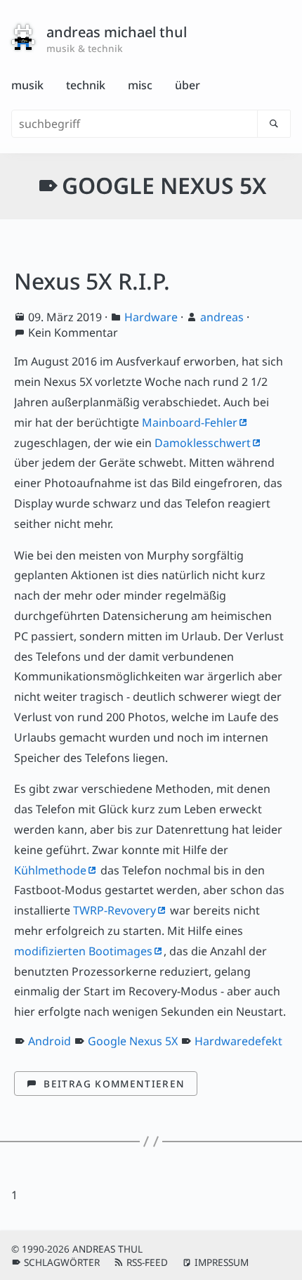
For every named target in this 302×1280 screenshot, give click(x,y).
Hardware (151, 317)
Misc (140, 85)
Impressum (222, 1262)
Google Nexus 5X (133, 1041)
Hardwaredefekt (238, 1041)
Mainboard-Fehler (189, 422)
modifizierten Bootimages (83, 951)
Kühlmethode (50, 870)
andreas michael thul (116, 31)
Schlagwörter (62, 1262)
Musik (27, 85)
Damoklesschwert (203, 443)
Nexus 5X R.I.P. (92, 281)
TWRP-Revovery (114, 910)
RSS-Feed (147, 1262)
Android (49, 1041)
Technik (85, 85)
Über (187, 85)
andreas (222, 317)
